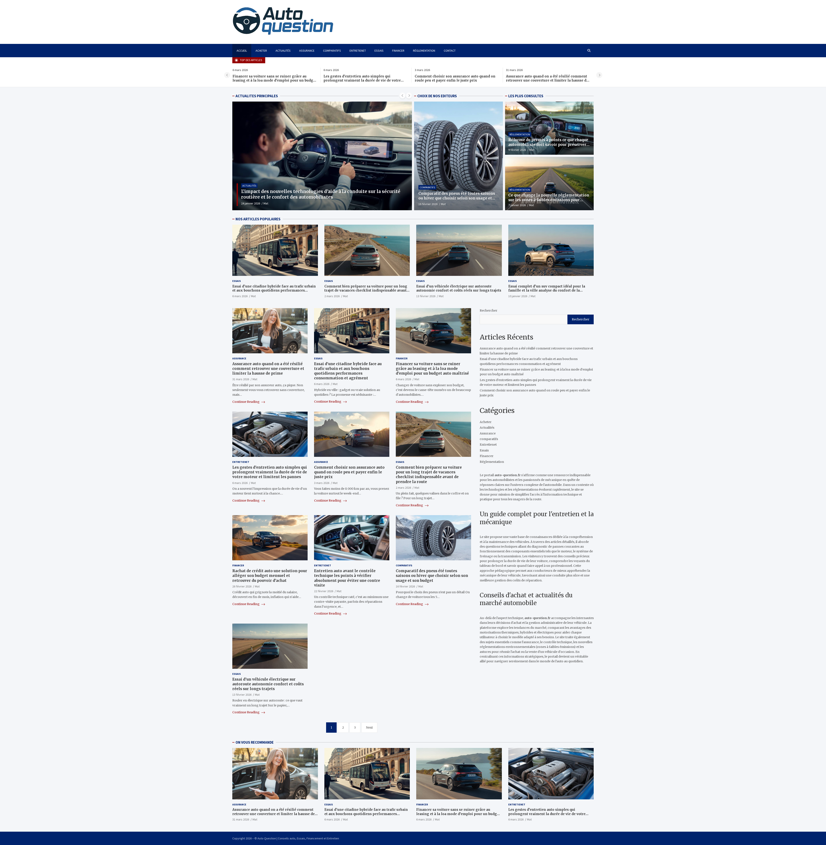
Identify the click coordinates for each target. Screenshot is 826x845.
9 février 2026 (517, 150)
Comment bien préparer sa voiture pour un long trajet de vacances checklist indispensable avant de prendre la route (365, 290)
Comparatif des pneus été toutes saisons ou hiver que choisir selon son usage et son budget (456, 198)
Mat (264, 203)
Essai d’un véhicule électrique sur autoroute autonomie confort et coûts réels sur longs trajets (458, 288)
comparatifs (332, 51)
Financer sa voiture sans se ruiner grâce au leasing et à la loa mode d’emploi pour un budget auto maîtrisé (432, 368)
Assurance (306, 51)
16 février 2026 (428, 204)
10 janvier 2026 (517, 296)
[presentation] (227, 75)
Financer (398, 51)
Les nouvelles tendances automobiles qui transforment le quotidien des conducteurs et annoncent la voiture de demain (321, 194)
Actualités (283, 51)
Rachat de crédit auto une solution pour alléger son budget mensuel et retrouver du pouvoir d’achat (269, 576)
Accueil (242, 51)
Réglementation (424, 51)
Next (369, 727)
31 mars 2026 (240, 379)
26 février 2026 (241, 586)
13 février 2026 (425, 296)
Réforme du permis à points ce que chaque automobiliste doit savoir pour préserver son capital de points (548, 144)
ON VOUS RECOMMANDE (255, 742)
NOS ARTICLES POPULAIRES (258, 219)
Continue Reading (246, 402)
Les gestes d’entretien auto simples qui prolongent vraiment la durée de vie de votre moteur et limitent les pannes (271, 80)
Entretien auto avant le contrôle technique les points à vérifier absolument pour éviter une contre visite (347, 578)
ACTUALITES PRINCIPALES (257, 96)
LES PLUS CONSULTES (525, 96)
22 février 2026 (323, 591)
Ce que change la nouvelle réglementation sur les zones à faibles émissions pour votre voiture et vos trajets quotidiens (548, 200)
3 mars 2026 (321, 483)
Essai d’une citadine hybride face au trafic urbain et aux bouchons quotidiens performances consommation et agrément (547, 80)
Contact (450, 51)
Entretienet (358, 51)
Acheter (261, 51)
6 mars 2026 (240, 296)
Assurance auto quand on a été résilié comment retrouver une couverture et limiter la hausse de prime (456, 80)
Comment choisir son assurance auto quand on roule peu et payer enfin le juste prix (364, 78)
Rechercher (488, 310)
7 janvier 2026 (517, 205)
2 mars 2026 (332, 296)
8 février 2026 (250, 203)
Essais (379, 51)
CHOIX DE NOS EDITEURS (437, 96)
